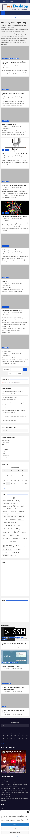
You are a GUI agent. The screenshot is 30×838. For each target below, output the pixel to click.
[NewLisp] (15, 272)
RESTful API (7, 549)
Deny (15, 828)
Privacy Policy (15, 836)
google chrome (13, 519)
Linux (3, 453)
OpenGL (6, 150)
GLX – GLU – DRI (7, 351)
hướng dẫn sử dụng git (11, 525)
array (12, 498)
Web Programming (15, 58)
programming (22, 542)
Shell (10, 637)
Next (19, 373)
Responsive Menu (27, 1)
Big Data (6, 449)
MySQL (6, 538)
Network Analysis (16, 538)
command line (9, 506)
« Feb (3, 488)
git (5, 519)
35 (14, 373)
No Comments (6, 67)
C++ (3, 150)
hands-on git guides (10, 522)
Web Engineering (6, 58)
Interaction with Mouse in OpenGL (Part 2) (14, 154)
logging (17, 535)
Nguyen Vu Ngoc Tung (17, 65)
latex (24, 532)
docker (13, 511)
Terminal (17, 549)
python (8, 545)
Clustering (6, 503)
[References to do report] (15, 115)
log (11, 535)
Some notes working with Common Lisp (14, 185)
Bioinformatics (5, 442)
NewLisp (4, 281)
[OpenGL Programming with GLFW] (15, 302)
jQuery (17, 532)
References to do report (9, 124)
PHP (12, 542)
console (20, 506)
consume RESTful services (9, 508)
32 (20, 369)
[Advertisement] (15, 579)
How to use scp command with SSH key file (12, 391)
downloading (21, 511)
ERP (5, 451)
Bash (4, 637)
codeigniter (14, 503)
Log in (2, 808)
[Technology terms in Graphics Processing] (15, 241)
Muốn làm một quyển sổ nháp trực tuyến (15, 788)
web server (17, 552)
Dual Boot (5, 514)
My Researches (6, 440)
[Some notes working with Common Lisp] (15, 176)
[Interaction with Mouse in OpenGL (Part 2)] (15, 145)
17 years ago (6, 65)
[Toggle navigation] (7, 13)
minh (2, 788)
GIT (16, 662)
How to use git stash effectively (9, 397)
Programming (5, 455)
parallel (5, 542)
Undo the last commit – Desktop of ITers (11, 784)
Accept (15, 824)
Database (4, 683)
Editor (12, 514)
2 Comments (6, 189)
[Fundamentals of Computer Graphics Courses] (15, 84)
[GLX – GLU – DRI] (15, 342)
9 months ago (6, 691)
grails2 (20, 519)
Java (18, 529)
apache (5, 498)
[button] (28, 812)
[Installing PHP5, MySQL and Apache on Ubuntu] (15, 53)
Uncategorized (6, 89)
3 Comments (6, 220)
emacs (18, 514)
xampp (5, 555)
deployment (21, 508)
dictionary (5, 511)
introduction (8, 529)
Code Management (6, 662)
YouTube (13, 555)
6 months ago (6, 647)
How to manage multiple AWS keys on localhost (13, 410)
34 (10, 373)
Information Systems (7, 447)
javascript (7, 532)
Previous (6, 369)
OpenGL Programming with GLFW (12, 310)
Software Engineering (17, 637)
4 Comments (6, 157)
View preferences (15, 832)
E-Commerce (5, 445)
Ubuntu (6, 552)
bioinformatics (8, 501)
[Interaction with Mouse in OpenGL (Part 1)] (15, 208)
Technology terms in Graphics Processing (14, 250)
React (24, 545)
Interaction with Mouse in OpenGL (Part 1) (14, 216)
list (5, 535)
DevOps (13, 662)
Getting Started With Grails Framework (13, 516)
